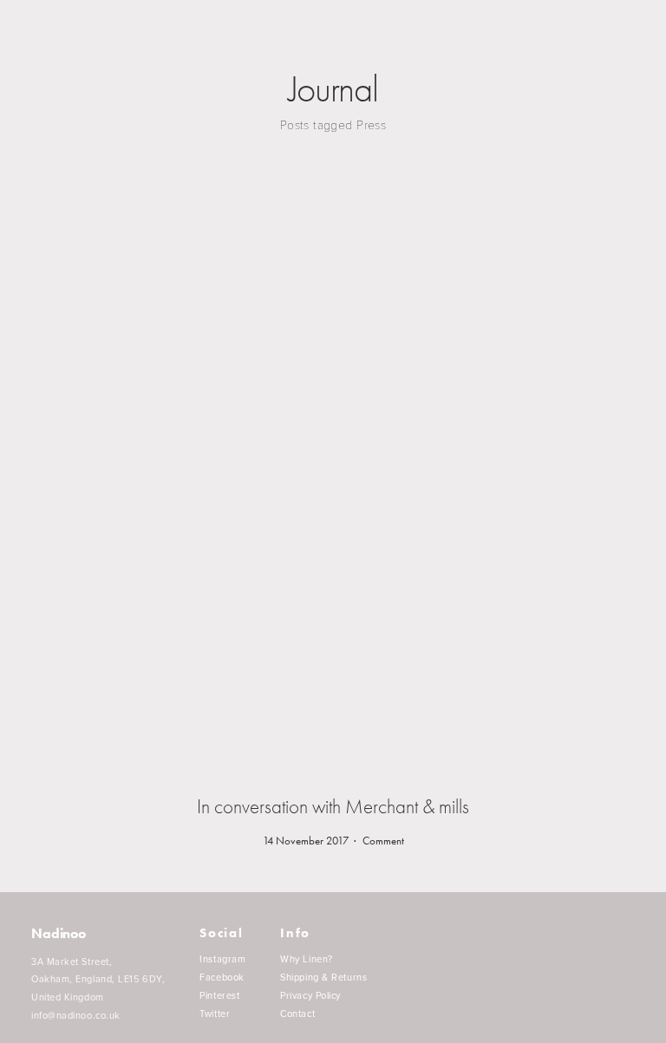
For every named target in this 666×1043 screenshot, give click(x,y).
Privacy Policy (310, 995)
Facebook (221, 977)
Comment (383, 840)
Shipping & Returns (323, 977)
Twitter (214, 1013)
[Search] (37, 33)
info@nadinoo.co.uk (76, 1015)
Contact (297, 1013)
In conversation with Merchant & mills (333, 806)
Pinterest (219, 995)
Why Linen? (306, 959)
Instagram (222, 959)
